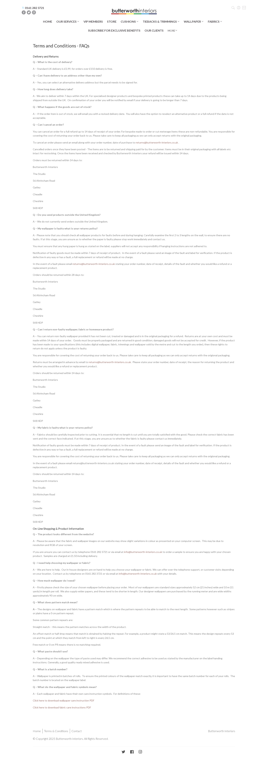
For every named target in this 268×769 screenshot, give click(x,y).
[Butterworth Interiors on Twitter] (123, 752)
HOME (47, 21)
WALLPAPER (192, 21)
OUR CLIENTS (154, 30)
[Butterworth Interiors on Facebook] (132, 752)
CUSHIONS (128, 21)
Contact (76, 731)
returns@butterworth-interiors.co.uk (157, 142)
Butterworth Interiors (221, 731)
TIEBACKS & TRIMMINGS (160, 21)
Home (37, 731)
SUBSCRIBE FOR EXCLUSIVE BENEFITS (114, 30)
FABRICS (214, 21)
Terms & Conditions (56, 731)
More (171, 30)
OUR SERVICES (66, 21)
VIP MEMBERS (93, 21)
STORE (111, 21)
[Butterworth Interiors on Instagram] (140, 752)
